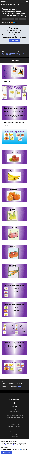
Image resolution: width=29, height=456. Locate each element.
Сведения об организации (14, 409)
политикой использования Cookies (9, 444)
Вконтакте (14, 434)
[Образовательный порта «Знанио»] (3, 1)
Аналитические (16, 449)
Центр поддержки (14, 428)
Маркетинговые (24, 449)
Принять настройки (6, 452)
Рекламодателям (14, 424)
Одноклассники (14, 436)
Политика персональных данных (14, 417)
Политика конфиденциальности (14, 415)
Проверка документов (14, 419)
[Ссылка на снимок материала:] (14, 72)
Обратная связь (15, 422)
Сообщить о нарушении (14, 426)
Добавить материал (14, 40)
